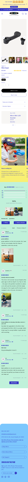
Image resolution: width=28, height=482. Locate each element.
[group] (14, 9)
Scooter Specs (7, 106)
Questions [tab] (11, 219)
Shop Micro (5, 446)
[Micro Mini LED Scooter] (5, 117)
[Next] (26, 9)
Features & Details (8, 102)
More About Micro (7, 452)
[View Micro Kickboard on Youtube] (9, 477)
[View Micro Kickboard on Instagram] (2, 477)
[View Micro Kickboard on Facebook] (5, 477)
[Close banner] (26, 4)
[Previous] (1, 9)
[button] (23, 14)
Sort (13, 228)
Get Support (5, 457)
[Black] (3, 80)
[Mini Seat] (4, 60)
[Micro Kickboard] (14, 13)
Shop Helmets (14, 6)
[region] (14, 211)
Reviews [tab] (4, 219)
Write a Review (22, 223)
